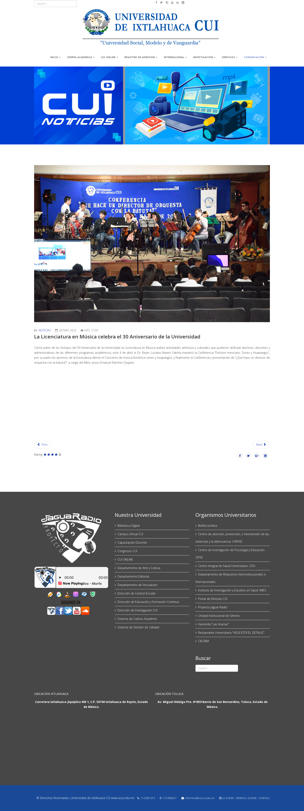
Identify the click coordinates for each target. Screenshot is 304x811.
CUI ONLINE (108, 57)
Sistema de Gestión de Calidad (138, 627)
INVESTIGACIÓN (203, 57)
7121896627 (169, 798)
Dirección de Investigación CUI (137, 610)
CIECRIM (203, 641)
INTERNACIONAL (174, 57)
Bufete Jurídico (207, 526)
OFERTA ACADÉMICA (79, 57)
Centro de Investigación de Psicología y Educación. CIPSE (230, 553)
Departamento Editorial (133, 576)
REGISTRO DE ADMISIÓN (139, 57)
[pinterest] (167, 2)
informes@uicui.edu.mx (199, 798)
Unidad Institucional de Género (219, 616)
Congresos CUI (127, 551)
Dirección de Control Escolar (136, 593)
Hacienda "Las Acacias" (213, 624)
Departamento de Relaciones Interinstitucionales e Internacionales (230, 578)
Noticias (45, 330)
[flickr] (183, 2)
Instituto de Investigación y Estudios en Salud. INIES (232, 590)
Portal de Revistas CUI (212, 599)
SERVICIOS (228, 57)
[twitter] (161, 2)
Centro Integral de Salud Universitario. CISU (226, 566)
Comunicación (254, 57)
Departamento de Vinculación (137, 585)
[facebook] (156, 2)
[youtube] (172, 2)
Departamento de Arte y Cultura (138, 568)
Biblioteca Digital (128, 526)
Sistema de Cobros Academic (137, 619)
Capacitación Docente (132, 542)
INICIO (54, 57)
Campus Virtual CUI (130, 534)
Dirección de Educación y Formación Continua (148, 602)
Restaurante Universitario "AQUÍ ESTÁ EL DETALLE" (231, 633)
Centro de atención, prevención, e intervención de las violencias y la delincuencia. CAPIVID (232, 537)
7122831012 (148, 798)
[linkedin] (177, 2)
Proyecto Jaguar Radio (212, 607)
